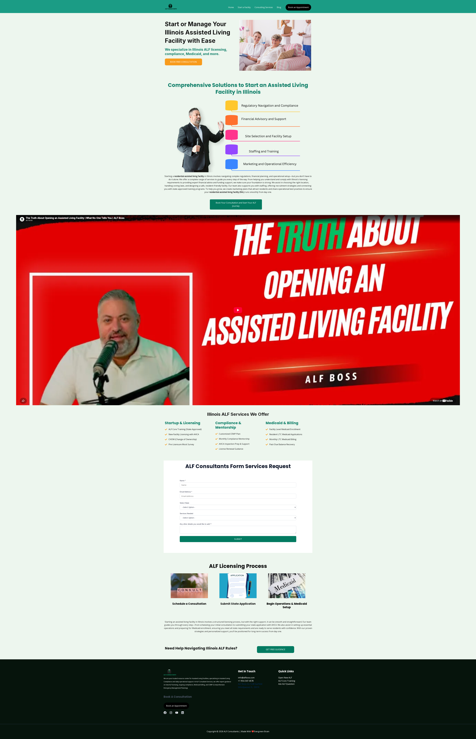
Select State (184, 503)
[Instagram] (170, 712)
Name (183, 481)
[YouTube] (176, 712)
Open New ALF (285, 677)
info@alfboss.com (246, 677)
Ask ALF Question (286, 684)
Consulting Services (264, 7)
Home (231, 7)
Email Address (186, 492)
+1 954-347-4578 (245, 680)
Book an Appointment (298, 7)
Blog (279, 7)
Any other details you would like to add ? (195, 524)
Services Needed (186, 513)
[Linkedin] (182, 712)
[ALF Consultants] (171, 7)
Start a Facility (244, 7)
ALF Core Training (286, 680)
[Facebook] (165, 712)
